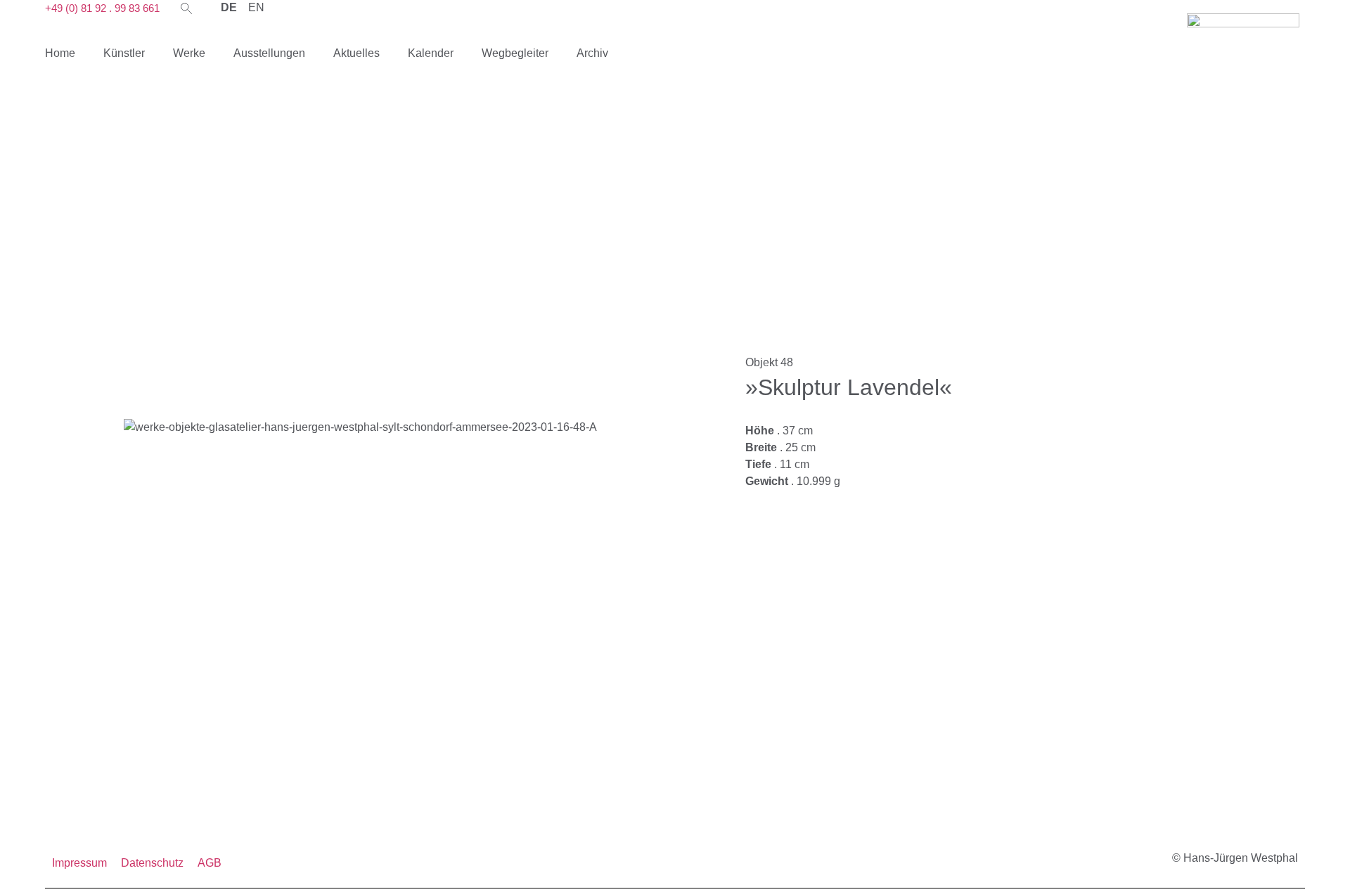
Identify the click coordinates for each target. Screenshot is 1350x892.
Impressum (79, 863)
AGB (209, 863)
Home (60, 53)
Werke (189, 53)
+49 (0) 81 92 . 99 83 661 (102, 8)
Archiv (592, 53)
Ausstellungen (269, 53)
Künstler (124, 53)
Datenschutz (152, 863)
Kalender (431, 53)
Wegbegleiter (515, 53)
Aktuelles (356, 53)
